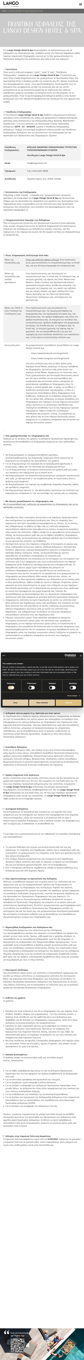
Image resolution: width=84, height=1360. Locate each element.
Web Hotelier (22, 195)
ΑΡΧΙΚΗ (4, 11)
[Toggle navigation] (80, 4)
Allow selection (42, 703)
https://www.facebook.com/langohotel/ (49, 353)
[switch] (32, 687)
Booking (9, 195)
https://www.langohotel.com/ (22, 78)
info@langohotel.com (37, 163)
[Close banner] (80, 655)
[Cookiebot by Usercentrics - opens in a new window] (66, 655)
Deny (15, 703)
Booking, (58, 120)
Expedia (35, 195)
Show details (72, 696)
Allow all (68, 703)
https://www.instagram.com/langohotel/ (50, 358)
